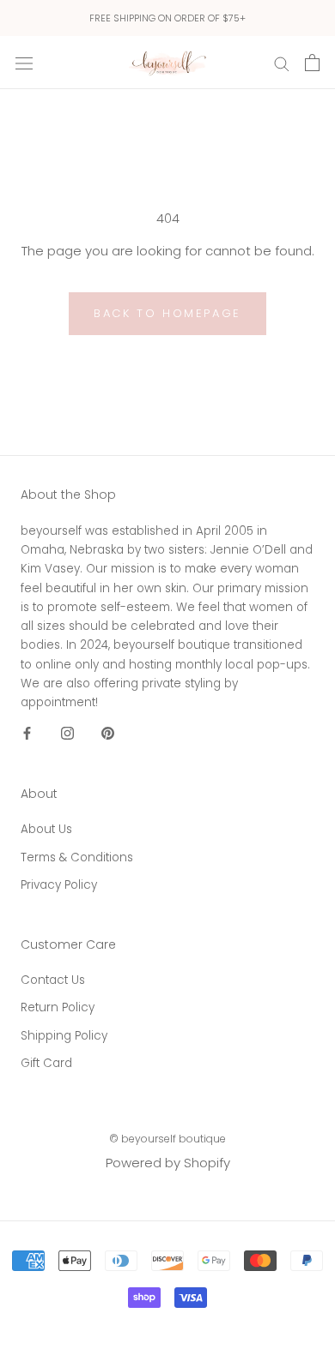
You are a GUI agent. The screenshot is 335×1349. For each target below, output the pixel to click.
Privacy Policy (59, 885)
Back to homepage (167, 313)
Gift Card (46, 1063)
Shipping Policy (64, 1036)
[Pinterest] (107, 733)
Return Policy (57, 1007)
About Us (46, 829)
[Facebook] (27, 733)
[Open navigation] (24, 62)
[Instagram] (67, 733)
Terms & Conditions (77, 857)
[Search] (281, 62)
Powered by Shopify (168, 1163)
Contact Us (53, 980)
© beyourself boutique (167, 1138)
